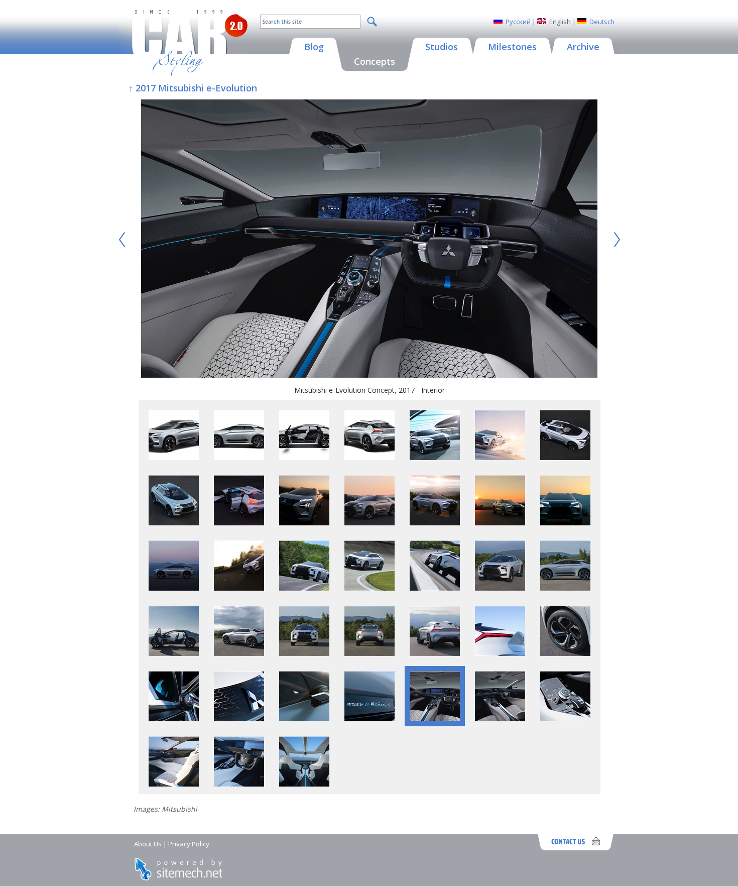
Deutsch (601, 21)
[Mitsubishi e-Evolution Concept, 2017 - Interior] (369, 239)
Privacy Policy (188, 843)
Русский (518, 21)
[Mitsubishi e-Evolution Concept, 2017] (174, 457)
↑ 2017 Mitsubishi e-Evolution (193, 88)
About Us (148, 843)
